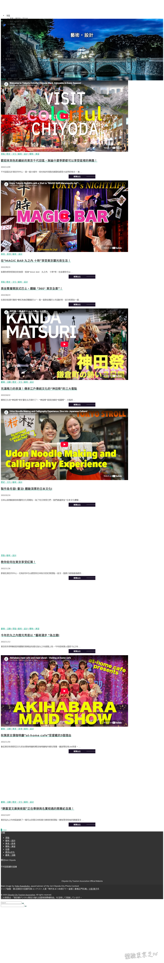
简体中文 (13, 70)
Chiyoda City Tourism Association (21, 894)
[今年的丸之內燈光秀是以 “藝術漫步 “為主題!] (82, 604)
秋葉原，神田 (15, 24)
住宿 (11, 47)
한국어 (12, 68)
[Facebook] (2, 863)
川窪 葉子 (93, 889)
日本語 (12, 65)
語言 (7, 943)
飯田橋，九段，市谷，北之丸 (21, 30)
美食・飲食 (14, 41)
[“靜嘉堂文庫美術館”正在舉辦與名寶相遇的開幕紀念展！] (82, 778)
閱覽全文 (77, 176)
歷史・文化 (11, 154)
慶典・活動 (14, 53)
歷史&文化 (14, 50)
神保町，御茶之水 (17, 27)
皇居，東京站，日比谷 (19, 18)
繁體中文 (11, 59)
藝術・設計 (14, 39)
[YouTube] (5, 863)
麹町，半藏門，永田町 (19, 21)
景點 (11, 36)
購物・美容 (14, 44)
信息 (8, 56)
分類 (8, 33)
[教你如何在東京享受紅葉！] (82, 531)
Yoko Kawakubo (22, 886)
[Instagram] (3, 863)
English (13, 62)
